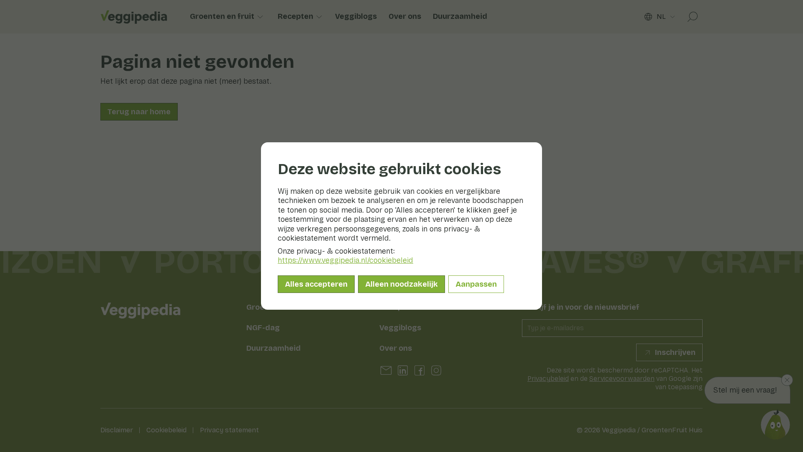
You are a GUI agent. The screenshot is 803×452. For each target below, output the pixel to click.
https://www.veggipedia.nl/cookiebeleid (345, 260)
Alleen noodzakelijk (401, 284)
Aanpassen (476, 284)
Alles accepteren (316, 284)
